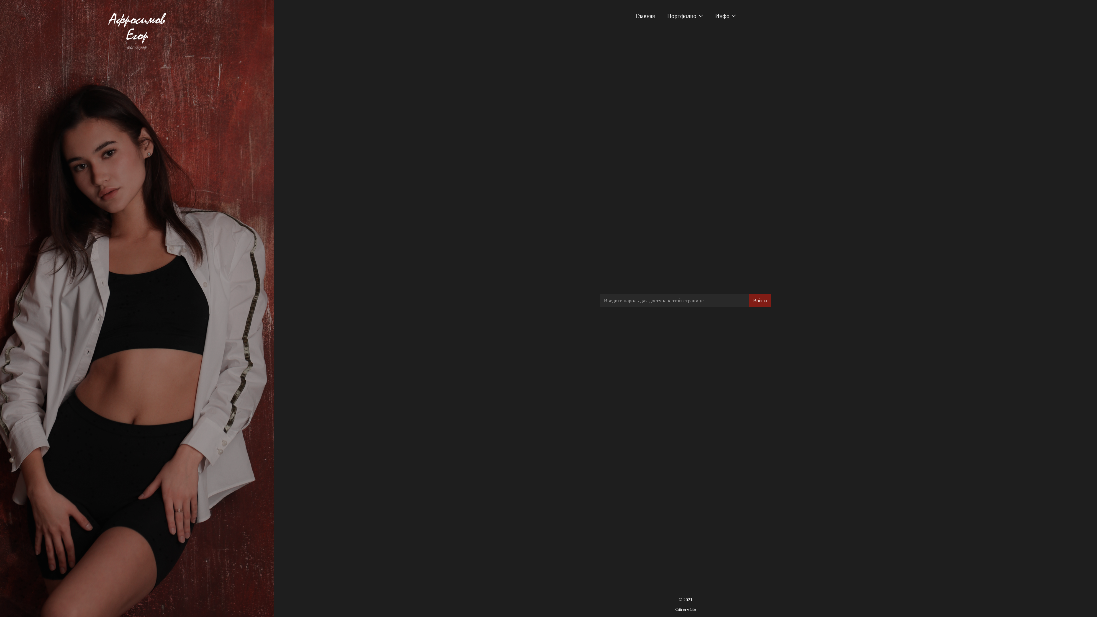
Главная (645, 16)
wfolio (691, 610)
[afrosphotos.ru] (137, 31)
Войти (760, 300)
